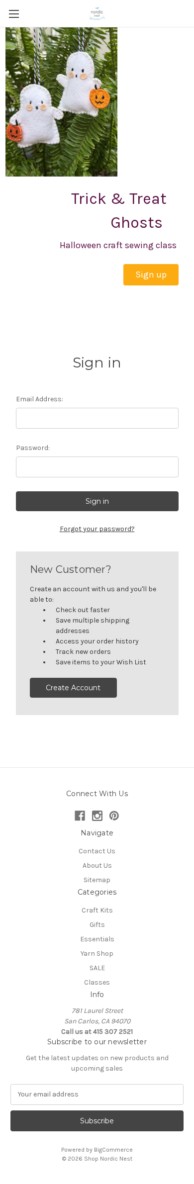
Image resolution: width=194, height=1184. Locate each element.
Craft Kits (97, 910)
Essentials (97, 939)
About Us (97, 865)
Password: (33, 448)
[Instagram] (97, 816)
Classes (97, 982)
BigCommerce (113, 1149)
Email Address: (39, 399)
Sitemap (97, 880)
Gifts (97, 924)
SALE (97, 968)
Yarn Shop (97, 953)
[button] (151, 274)
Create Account (73, 687)
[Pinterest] (114, 816)
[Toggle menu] (13, 13)
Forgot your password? (97, 529)
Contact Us (97, 851)
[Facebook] (80, 816)
